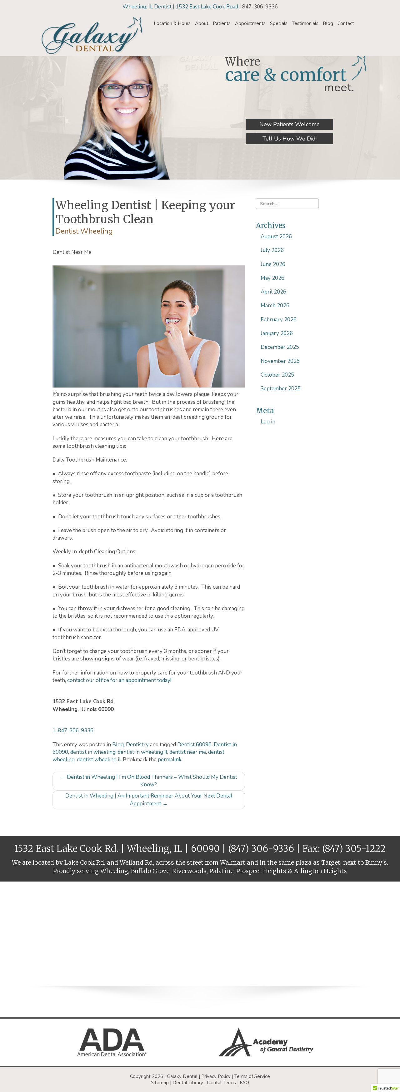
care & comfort (286, 75)
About (201, 23)
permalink (170, 759)
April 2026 (273, 291)
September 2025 (281, 388)
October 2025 (277, 374)
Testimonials (305, 23)
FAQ (244, 1083)
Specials (279, 23)
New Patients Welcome (289, 124)
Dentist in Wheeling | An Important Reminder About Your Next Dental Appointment (148, 799)
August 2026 (276, 236)
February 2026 (279, 319)
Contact (346, 23)
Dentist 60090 (194, 744)
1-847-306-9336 (72, 730)
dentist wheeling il (99, 759)
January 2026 (277, 333)
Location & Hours (172, 23)
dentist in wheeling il (142, 752)
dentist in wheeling (93, 752)
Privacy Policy (216, 1076)
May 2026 (272, 278)
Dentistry (137, 744)
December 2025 (280, 347)
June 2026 (273, 264)
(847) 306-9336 (261, 848)
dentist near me (187, 752)
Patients (222, 23)
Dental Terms (221, 1083)
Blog (328, 23)
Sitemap (160, 1083)
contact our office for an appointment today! (119, 680)
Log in (268, 421)
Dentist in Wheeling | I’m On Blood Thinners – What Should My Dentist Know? (148, 780)
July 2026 (272, 250)
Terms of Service (252, 1076)
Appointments (250, 23)
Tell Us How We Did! (289, 138)
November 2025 (280, 361)
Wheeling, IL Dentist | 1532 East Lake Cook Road (180, 6)
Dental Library (187, 1083)
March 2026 (275, 305)
